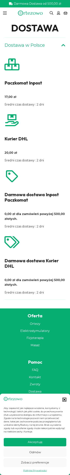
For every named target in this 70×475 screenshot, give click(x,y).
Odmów (35, 452)
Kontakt (35, 377)
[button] (64, 399)
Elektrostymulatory (35, 331)
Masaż (35, 345)
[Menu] (5, 13)
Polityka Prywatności (35, 470)
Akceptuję (35, 442)
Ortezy (35, 324)
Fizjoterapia (35, 338)
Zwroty (35, 384)
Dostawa (35, 391)
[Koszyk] (65, 13)
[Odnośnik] (58, 13)
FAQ (35, 370)
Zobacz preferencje (35, 462)
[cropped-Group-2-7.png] (30, 13)
